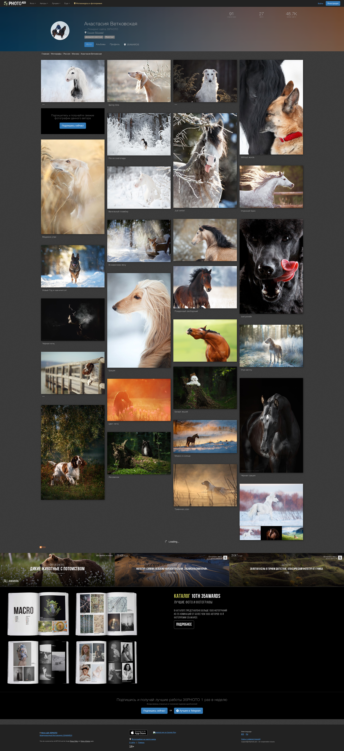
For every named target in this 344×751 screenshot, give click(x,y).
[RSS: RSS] (41, 547)
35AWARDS (132, 45)
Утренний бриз (248, 211)
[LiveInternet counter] (45, 738)
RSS (44, 547)
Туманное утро (182, 509)
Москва (99, 33)
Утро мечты (246, 370)
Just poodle (246, 317)
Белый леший (181, 412)
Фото (89, 44)
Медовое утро (49, 237)
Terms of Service (85, 741)
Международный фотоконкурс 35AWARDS (56, 735)
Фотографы (56, 54)
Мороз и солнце (183, 456)
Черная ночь (48, 344)
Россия (90, 33)
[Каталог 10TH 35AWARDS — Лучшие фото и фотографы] (71, 637)
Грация (112, 371)
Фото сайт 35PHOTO (49, 733)
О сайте (132, 742)
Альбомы (101, 44)
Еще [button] (66, 3)
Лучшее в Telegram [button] (190, 710)
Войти (320, 3)
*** (43, 105)
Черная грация (248, 476)
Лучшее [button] (55, 3)
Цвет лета (114, 424)
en (242, 734)
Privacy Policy (74, 741)
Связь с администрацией (250, 739)
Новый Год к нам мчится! (54, 290)
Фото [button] (32, 3)
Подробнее (184, 625)
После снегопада (117, 158)
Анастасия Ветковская (91, 54)
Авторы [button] (43, 3)
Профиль (115, 44)
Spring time (114, 105)
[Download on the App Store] (141, 732)
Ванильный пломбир (118, 212)
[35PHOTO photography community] (14, 3)
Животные (109, 37)
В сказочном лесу (117, 265)
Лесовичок (114, 477)
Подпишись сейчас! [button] (73, 125)
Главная (45, 54)
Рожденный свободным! (186, 311)
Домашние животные (93, 37)
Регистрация (332, 3)
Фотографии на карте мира (144, 739)
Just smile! (180, 211)
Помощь (141, 742)
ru (247, 734)
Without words (247, 157)
